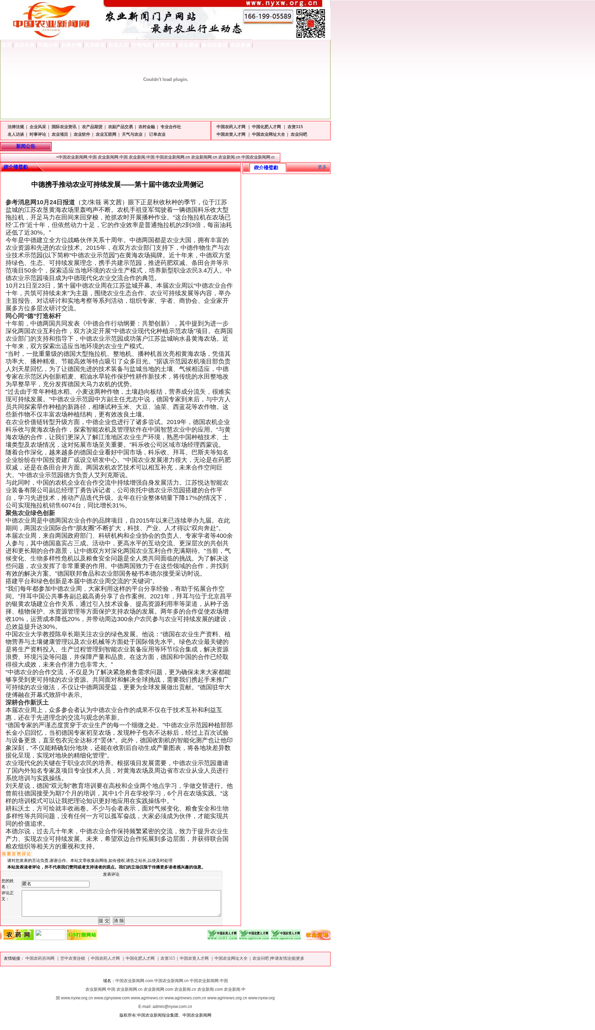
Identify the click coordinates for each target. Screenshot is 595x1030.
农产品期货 (92, 126)
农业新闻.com (210, 989)
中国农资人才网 (232, 134)
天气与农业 (132, 134)
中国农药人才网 (232, 126)
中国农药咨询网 (40, 958)
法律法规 (16, 126)
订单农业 (157, 134)
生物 (36, 558)
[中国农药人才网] (201, 938)
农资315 (295, 126)
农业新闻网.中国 (100, 989)
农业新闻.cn (185, 989)
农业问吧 (299, 134)
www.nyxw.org (261, 998)
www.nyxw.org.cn (77, 998)
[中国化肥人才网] (232, 938)
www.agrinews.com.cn (185, 998)
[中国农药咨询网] (28, 938)
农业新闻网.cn (129, 989)
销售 (55, 505)
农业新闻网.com (158, 989)
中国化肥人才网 (267, 126)
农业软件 (82, 134)
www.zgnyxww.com (112, 998)
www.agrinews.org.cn (227, 998)
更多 (322, 166)
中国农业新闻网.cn (171, 980)
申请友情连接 (283, 958)
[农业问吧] (296, 938)
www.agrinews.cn (147, 998)
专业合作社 (170, 126)
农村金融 (146, 126)
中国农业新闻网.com (134, 980)
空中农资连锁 (73, 958)
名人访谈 (16, 134)
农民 (192, 270)
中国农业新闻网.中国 (209, 980)
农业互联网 (106, 134)
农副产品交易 (120, 126)
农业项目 (60, 134)
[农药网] (327, 938)
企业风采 (38, 126)
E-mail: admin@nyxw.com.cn (165, 1006)
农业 (173, 240)
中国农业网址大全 (268, 134)
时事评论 (38, 134)
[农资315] (60, 938)
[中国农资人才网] (264, 938)
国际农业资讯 (64, 126)
